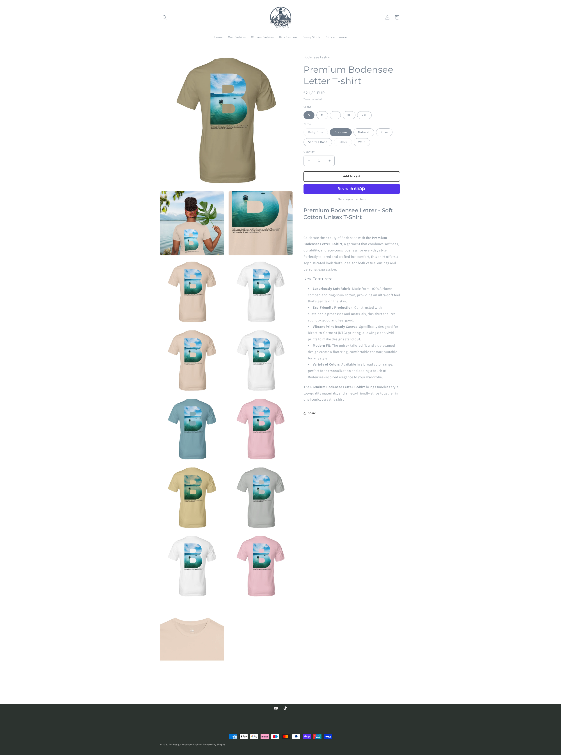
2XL (364, 115)
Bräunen (340, 132)
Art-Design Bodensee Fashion (185, 744)
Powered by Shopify (214, 744)
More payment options (352, 199)
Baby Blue (318, 133)
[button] (165, 17)
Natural (363, 132)
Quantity (309, 152)
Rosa (384, 132)
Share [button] (312, 413)
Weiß (362, 142)
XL (349, 115)
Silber (345, 143)
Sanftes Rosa (317, 142)
